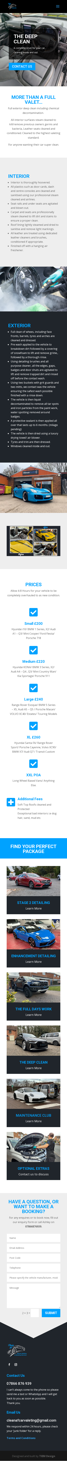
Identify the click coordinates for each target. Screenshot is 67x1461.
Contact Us (22, 66)
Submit (51, 1313)
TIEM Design (47, 1456)
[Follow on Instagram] (15, 1364)
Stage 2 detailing (33, 903)
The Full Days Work (33, 1009)
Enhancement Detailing (33, 956)
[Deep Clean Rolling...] (33, 555)
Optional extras (33, 1169)
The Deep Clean (33, 1062)
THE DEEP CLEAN (26, 39)
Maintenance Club (33, 1115)
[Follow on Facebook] (9, 1364)
